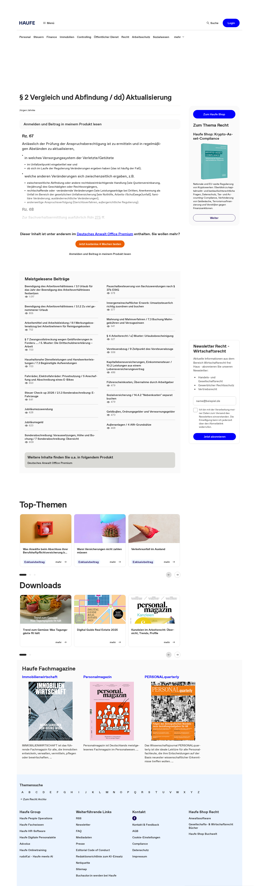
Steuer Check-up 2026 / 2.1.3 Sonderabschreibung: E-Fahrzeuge (60, 394)
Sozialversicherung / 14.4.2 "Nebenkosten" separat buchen (139, 396)
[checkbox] (195, 410)
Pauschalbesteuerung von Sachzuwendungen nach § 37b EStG (141, 287)
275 (98, 217)
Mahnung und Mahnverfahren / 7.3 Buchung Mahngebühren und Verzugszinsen (140, 320)
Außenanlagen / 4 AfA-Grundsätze (129, 424)
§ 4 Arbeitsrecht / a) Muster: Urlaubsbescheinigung (140, 336)
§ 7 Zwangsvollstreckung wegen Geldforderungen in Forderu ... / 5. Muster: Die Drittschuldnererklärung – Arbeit (58, 343)
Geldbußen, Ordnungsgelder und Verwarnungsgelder (141, 411)
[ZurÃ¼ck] (169, 575)
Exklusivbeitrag (34, 562)
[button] (231, 23)
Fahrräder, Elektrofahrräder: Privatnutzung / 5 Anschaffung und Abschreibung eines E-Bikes (61, 377)
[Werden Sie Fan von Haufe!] (134, 818)
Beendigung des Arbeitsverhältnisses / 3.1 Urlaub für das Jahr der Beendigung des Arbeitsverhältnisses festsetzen (59, 289)
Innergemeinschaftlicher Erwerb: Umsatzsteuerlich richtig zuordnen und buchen (140, 304)
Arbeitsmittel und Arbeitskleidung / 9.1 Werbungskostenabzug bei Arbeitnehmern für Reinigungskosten (59, 324)
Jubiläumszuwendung (39, 409)
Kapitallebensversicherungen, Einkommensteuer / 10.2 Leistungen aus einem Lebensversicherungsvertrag (139, 365)
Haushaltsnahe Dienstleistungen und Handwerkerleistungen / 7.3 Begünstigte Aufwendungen (60, 361)
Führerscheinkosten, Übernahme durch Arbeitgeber (140, 382)
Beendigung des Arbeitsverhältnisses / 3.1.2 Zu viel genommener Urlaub (60, 308)
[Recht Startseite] (28, 23)
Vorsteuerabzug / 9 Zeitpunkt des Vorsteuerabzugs (140, 349)
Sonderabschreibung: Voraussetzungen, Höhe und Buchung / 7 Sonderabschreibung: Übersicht (60, 436)
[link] (25, 37)
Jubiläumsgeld (34, 422)
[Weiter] (177, 575)
